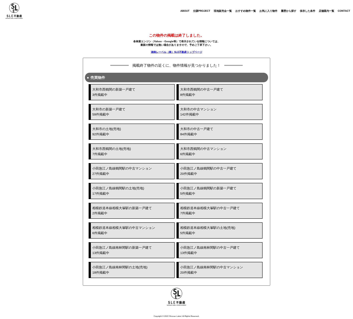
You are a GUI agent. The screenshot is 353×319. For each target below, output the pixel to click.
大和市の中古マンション (198, 111)
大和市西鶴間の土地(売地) (111, 151)
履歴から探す (288, 10)
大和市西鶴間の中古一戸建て (201, 92)
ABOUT (185, 10)
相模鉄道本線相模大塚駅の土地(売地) (207, 230)
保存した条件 (307, 10)
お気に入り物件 (268, 10)
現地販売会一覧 (223, 10)
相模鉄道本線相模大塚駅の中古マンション (123, 230)
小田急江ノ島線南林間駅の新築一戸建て (122, 250)
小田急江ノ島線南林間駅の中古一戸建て (210, 250)
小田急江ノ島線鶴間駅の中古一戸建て (208, 171)
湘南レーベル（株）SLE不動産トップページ (176, 52)
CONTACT (344, 10)
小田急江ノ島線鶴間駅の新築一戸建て (208, 190)
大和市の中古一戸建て (196, 131)
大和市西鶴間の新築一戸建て (113, 92)
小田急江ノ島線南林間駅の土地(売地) (119, 269)
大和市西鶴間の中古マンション (203, 151)
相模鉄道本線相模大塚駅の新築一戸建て (122, 210)
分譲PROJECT (201, 10)
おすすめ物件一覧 (245, 10)
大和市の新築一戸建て (108, 111)
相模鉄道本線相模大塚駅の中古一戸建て (210, 210)
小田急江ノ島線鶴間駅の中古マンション (122, 171)
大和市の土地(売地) (106, 131)
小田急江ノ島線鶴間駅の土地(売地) (118, 190)
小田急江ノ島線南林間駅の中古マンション (211, 269)
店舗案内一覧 (326, 10)
